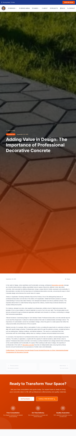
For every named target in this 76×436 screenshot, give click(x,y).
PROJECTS (54, 8)
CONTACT (72, 8)
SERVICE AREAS (25, 8)
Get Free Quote (25, 399)
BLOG (63, 8)
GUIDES (36, 8)
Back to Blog (11, 130)
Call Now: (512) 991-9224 (46, 399)
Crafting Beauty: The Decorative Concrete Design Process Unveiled (25, 350)
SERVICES (12, 8)
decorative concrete (57, 285)
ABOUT (45, 8)
